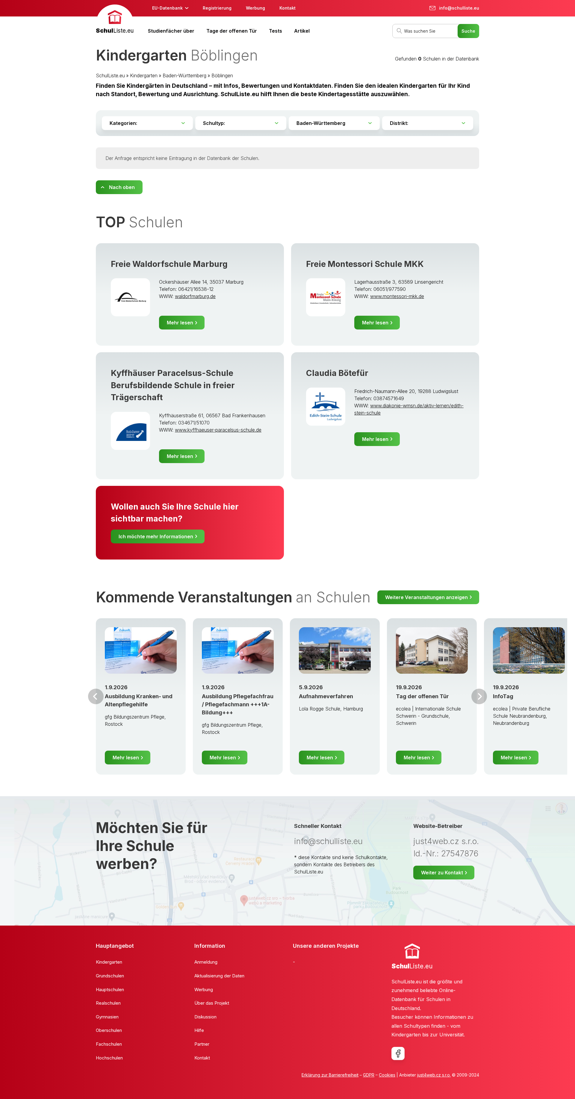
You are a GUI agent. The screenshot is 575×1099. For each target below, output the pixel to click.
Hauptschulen (110, 989)
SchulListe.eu (110, 75)
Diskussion (205, 1017)
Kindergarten (144, 75)
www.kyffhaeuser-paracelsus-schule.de (218, 430)
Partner (201, 1044)
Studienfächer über (171, 31)
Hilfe (199, 1030)
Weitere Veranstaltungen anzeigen (426, 597)
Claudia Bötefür (337, 373)
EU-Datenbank (167, 7)
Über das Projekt (211, 1003)
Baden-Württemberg (184, 75)
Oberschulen (109, 1030)
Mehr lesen (180, 323)
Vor (96, 696)
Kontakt (287, 7)
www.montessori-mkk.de (397, 296)
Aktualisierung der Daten (219, 976)
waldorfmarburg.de (195, 296)
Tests (275, 31)
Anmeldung (205, 962)
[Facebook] (398, 1053)
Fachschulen (109, 1044)
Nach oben (122, 187)
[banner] (115, 19)
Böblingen (222, 75)
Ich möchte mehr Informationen (156, 536)
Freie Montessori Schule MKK (365, 264)
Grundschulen (110, 976)
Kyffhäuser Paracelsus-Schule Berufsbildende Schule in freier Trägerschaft (173, 385)
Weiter (479, 696)
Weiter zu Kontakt (442, 873)
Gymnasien (107, 1017)
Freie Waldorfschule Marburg (169, 264)
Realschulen (108, 1003)
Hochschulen (109, 1058)
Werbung (255, 7)
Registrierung (217, 7)
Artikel (302, 31)
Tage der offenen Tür (231, 31)
